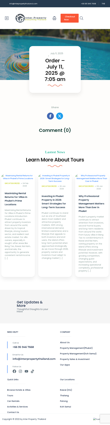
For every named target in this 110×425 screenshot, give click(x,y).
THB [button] (103, 3)
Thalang (64, 395)
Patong (64, 401)
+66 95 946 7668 (88, 3)
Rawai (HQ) (66, 390)
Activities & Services (17, 406)
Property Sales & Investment (75, 359)
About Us (65, 342)
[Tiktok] (32, 371)
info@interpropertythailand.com (23, 3)
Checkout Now (69, 18)
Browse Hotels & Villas (19, 390)
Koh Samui (65, 406)
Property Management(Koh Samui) (78, 353)
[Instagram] (20, 371)
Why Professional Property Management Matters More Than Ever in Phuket (91, 204)
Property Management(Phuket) (76, 348)
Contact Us (13, 412)
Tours (10, 395)
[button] (54, 18)
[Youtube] (26, 371)
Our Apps (65, 364)
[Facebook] (14, 371)
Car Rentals (13, 401)
